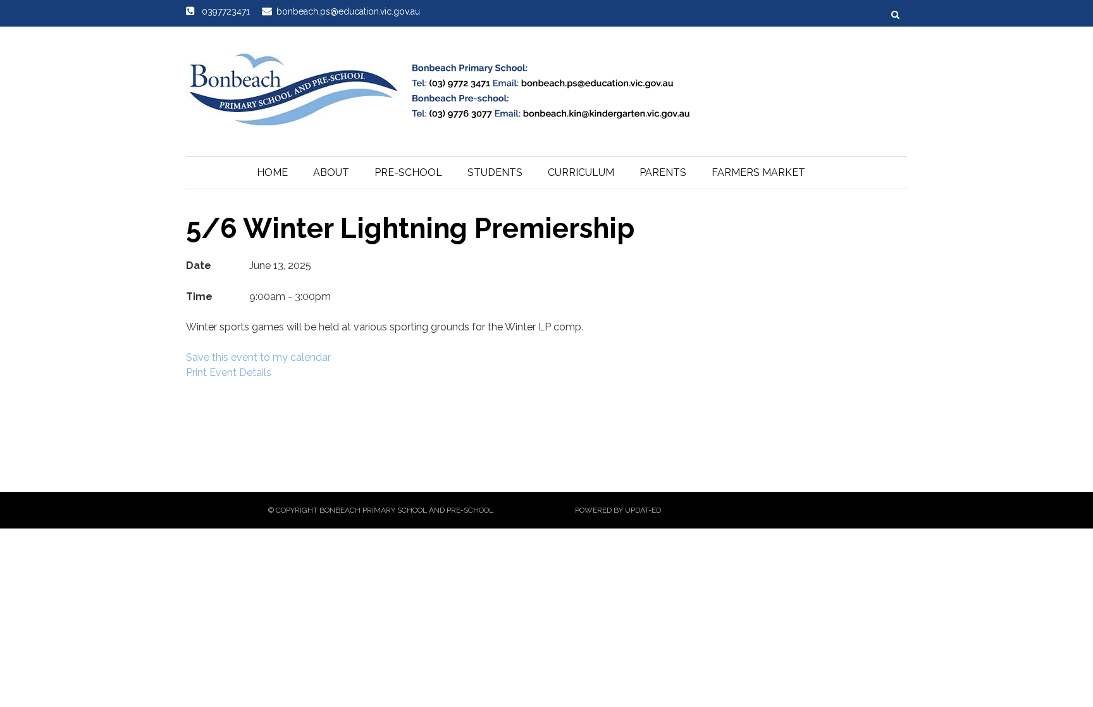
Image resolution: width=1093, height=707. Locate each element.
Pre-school (408, 172)
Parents (662, 172)
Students (494, 172)
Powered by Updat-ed (618, 510)
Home (272, 172)
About (331, 172)
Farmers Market (758, 172)
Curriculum (581, 172)
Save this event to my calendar (258, 357)
